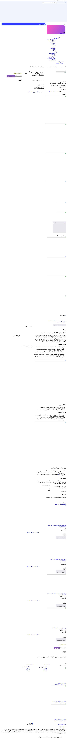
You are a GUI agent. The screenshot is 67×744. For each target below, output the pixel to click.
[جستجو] (43, 2)
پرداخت (45, 668)
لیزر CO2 (53, 44)
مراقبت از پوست (59, 321)
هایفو (54, 49)
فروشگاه (45, 670)
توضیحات (63, 325)
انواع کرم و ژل (52, 56)
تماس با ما (60, 61)
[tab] (62, 325)
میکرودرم (53, 50)
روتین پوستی (59, 320)
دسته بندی (60, 35)
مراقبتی (56, 51)
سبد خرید (45, 669)
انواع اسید (53, 54)
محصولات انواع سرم (59, 504)
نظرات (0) (56, 325)
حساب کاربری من (43, 666)
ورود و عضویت (62, 33)
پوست (58, 37)
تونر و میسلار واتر (51, 58)
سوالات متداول (59, 63)
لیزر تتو (53, 46)
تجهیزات (56, 38)
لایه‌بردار (53, 59)
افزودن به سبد (11, 76)
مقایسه (63, 94)
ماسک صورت (52, 60)
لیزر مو (53, 45)
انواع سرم (53, 55)
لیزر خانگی (52, 48)
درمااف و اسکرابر (51, 39)
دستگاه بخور (52, 40)
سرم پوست (53, 320)
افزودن (56, 648)
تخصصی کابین (52, 53)
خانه (65, 66)
